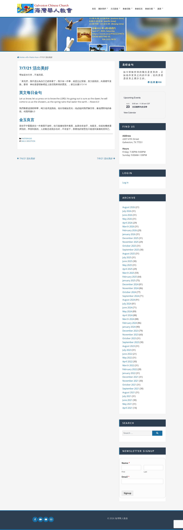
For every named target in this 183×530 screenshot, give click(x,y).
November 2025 (130, 241)
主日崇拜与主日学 (139, 106)
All (27, 57)
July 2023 (126, 350)
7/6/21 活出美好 (27, 158)
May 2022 (127, 357)
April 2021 (127, 407)
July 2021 (126, 396)
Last (145, 472)
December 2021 (130, 376)
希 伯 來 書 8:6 (154, 82)
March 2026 (128, 226)
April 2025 (127, 268)
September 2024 (130, 296)
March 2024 (128, 319)
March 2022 (128, 365)
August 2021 (128, 392)
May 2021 (127, 403)
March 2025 (128, 272)
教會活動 (126, 8)
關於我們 (102, 8)
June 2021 (127, 400)
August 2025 (128, 253)
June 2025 (127, 261)
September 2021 (130, 388)
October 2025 (129, 245)
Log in (125, 182)
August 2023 (128, 346)
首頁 (94, 8)
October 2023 (129, 338)
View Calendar (130, 112)
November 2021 (130, 380)
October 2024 (129, 292)
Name (126, 463)
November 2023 (130, 334)
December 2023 (130, 330)
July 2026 (126, 211)
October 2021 (129, 384)
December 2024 (130, 284)
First (123, 472)
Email (125, 476)
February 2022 (129, 369)
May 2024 (127, 311)
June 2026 (127, 215)
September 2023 (130, 342)
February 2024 (129, 322)
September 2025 (130, 249)
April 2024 (127, 315)
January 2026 (128, 234)
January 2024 (128, 326)
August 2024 (128, 299)
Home (21, 57)
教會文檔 (149, 8)
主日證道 (114, 8)
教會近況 (139, 8)
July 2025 (126, 257)
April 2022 (127, 361)
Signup (127, 493)
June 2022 (127, 353)
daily (23, 141)
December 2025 (130, 238)
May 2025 (127, 265)
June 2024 (127, 307)
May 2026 (127, 218)
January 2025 (128, 280)
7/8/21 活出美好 (105, 158)
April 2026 (127, 222)
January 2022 (128, 373)
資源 (159, 8)
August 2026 (128, 207)
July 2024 (126, 303)
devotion (31, 141)
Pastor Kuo (33, 57)
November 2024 (130, 288)
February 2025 (129, 276)
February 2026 (129, 230)
